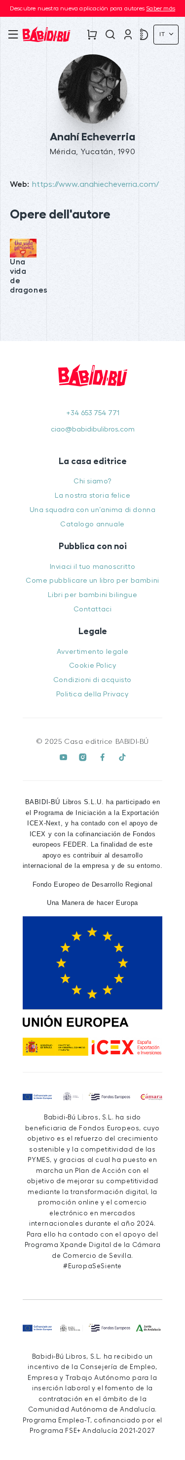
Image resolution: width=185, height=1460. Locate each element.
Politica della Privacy (92, 694)
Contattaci (93, 609)
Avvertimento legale (92, 651)
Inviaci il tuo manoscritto (93, 566)
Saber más (160, 8)
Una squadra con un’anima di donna (93, 510)
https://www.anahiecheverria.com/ (95, 184)
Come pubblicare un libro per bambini (92, 580)
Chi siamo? (92, 481)
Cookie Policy (92, 665)
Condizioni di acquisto (92, 680)
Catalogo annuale (92, 524)
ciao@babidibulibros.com (93, 429)
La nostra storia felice (93, 495)
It (163, 34)
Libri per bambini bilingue (93, 595)
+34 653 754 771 (92, 413)
